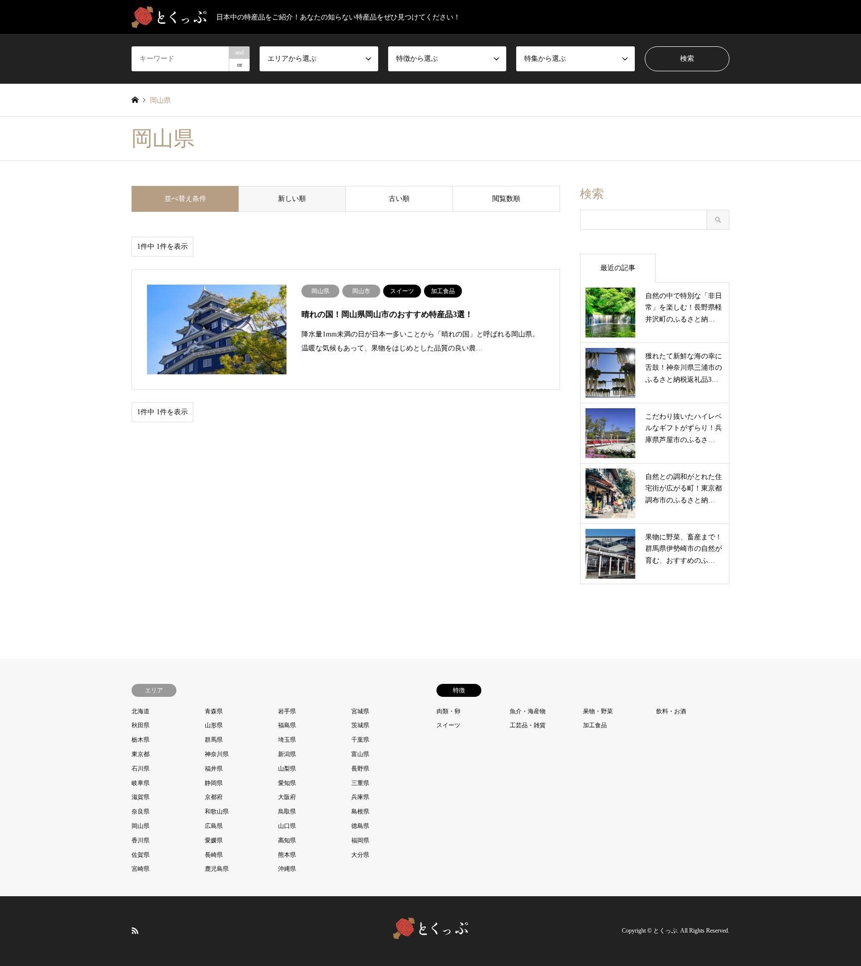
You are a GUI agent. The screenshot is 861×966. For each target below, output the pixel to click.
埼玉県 (287, 739)
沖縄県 (287, 868)
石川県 (140, 768)
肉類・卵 (448, 711)
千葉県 (360, 739)
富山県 (360, 754)
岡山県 (140, 825)
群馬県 (214, 739)
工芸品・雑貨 (528, 725)
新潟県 (287, 754)
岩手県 (287, 711)
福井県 (214, 768)
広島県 (214, 825)
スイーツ (448, 725)
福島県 (287, 725)
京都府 (214, 797)
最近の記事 (617, 268)
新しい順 (292, 198)
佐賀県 (140, 854)
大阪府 (287, 797)
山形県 (214, 725)
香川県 (140, 840)
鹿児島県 (217, 868)
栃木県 (140, 739)
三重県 (360, 783)
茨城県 (360, 725)
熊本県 (287, 854)
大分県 (360, 854)
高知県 (287, 840)
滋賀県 (140, 797)
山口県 (287, 825)
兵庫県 (360, 797)
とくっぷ (665, 931)
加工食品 (595, 725)
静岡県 (214, 783)
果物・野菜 (598, 711)
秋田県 (140, 725)
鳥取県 (287, 811)
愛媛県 (214, 840)
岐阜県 (140, 783)
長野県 (360, 768)
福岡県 (360, 840)
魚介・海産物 (528, 711)
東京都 (140, 754)
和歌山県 (217, 811)
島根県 (360, 811)
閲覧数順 (506, 198)
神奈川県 (217, 754)
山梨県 (287, 768)
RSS (135, 930)
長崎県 (214, 854)
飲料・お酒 (671, 711)
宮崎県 (140, 868)
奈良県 (140, 811)
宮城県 (360, 711)
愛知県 (287, 783)
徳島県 (360, 825)
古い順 (399, 198)
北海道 (140, 711)
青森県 (214, 711)
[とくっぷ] (430, 933)
